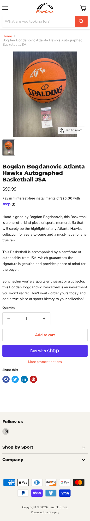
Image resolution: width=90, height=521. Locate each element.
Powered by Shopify (45, 512)
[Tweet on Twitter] (15, 379)
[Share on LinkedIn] (24, 379)
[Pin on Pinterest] (33, 379)
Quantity (8, 308)
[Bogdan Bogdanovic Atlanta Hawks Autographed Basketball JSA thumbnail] (9, 147)
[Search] (81, 21)
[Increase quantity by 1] (44, 318)
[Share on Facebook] (6, 379)
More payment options (45, 362)
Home (7, 36)
